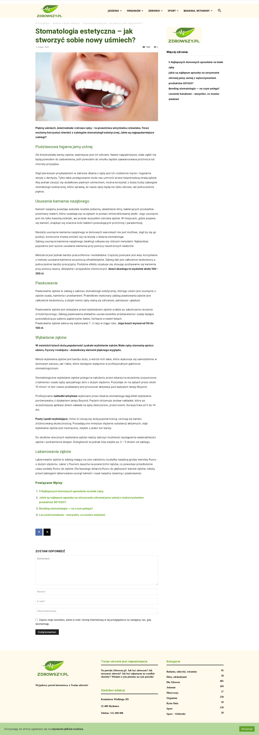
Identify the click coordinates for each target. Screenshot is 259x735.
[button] (219, 11)
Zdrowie (154, 10)
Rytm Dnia (172, 703)
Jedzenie (113, 10)
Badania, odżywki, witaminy (66, 23)
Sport (172, 10)
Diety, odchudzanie (176, 677)
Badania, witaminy (197, 10)
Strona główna (42, 23)
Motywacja (172, 693)
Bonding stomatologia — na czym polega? (66, 508)
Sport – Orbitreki (175, 714)
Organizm (133, 10)
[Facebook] (38, 532)
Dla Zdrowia (173, 682)
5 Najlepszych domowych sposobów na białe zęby (71, 491)
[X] (47, 532)
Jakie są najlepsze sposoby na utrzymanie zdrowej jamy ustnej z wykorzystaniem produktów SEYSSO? (194, 78)
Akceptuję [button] (246, 728)
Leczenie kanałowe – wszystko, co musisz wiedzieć (72, 514)
